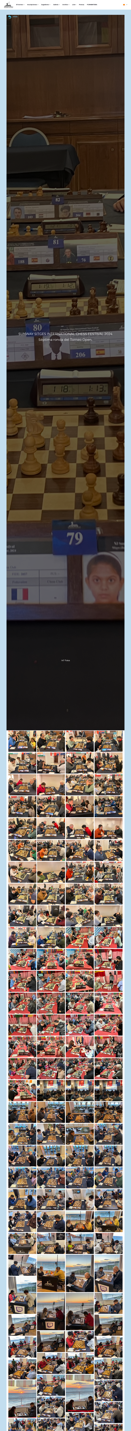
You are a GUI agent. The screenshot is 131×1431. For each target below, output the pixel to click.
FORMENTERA (92, 4)
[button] (125, 5)
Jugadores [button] (45, 4)
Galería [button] (56, 4)
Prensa (81, 4)
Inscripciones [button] (32, 4)
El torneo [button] (19, 4)
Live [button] (73, 4)
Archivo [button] (65, 4)
